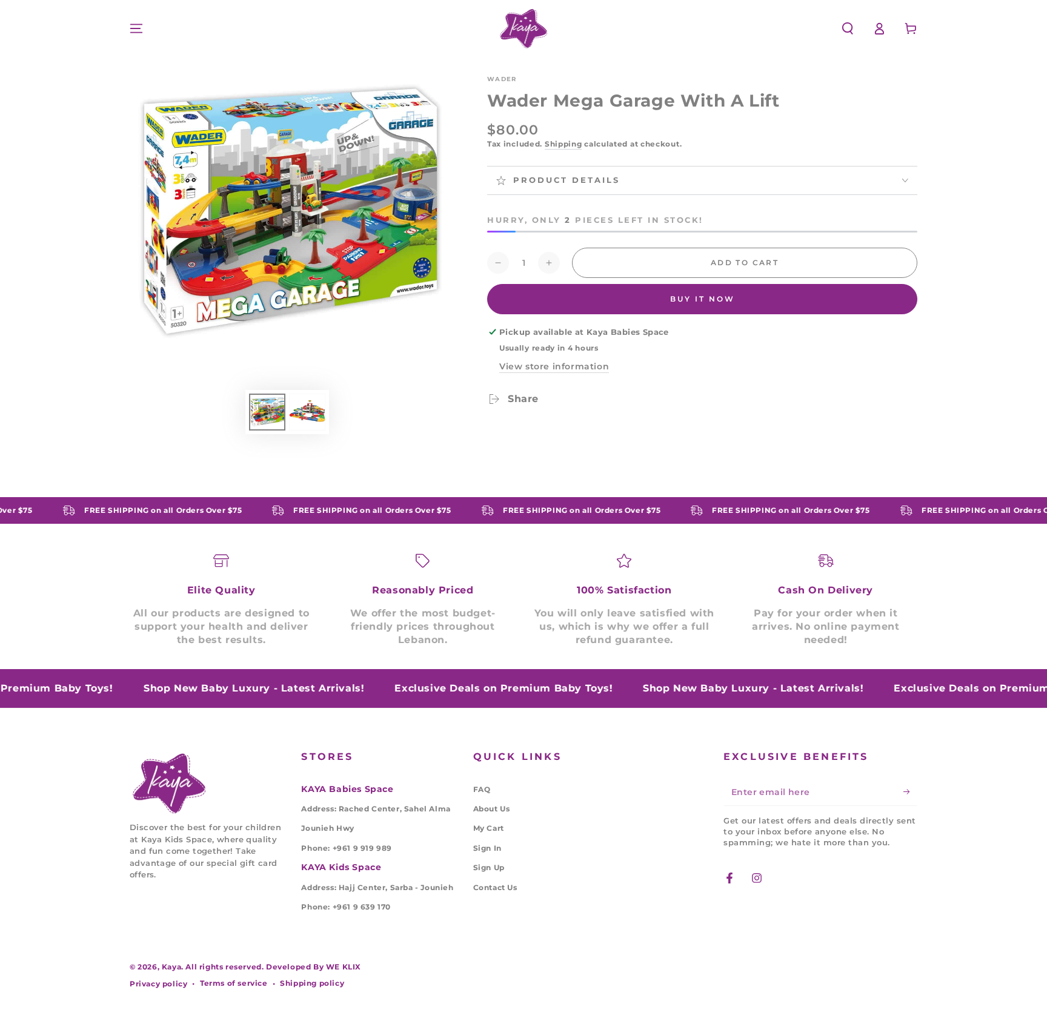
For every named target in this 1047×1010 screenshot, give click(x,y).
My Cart (488, 828)
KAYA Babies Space (347, 789)
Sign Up (489, 867)
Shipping (563, 143)
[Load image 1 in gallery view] (267, 412)
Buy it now (702, 298)
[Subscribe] (910, 792)
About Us (491, 808)
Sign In (487, 848)
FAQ (482, 789)
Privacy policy (158, 983)
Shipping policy (312, 983)
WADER (502, 79)
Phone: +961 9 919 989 (346, 848)
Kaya (171, 966)
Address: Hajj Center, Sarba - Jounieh (377, 887)
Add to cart (745, 262)
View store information (554, 366)
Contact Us (495, 887)
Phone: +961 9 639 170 (346, 906)
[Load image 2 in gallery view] (307, 412)
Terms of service (234, 983)
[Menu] (136, 28)
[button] (847, 28)
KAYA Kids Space (341, 867)
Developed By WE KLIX (313, 966)
